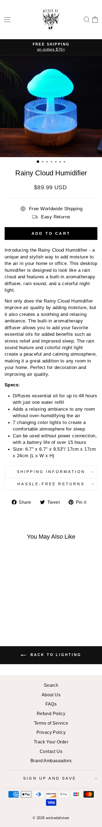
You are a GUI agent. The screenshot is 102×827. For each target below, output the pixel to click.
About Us (51, 694)
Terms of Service (51, 723)
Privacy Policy (51, 732)
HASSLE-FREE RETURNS (51, 484)
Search (51, 685)
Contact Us (51, 751)
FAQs (51, 703)
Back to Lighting (54, 655)
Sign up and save (49, 778)
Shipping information (51, 471)
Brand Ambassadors (51, 760)
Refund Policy (51, 713)
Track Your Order (51, 741)
